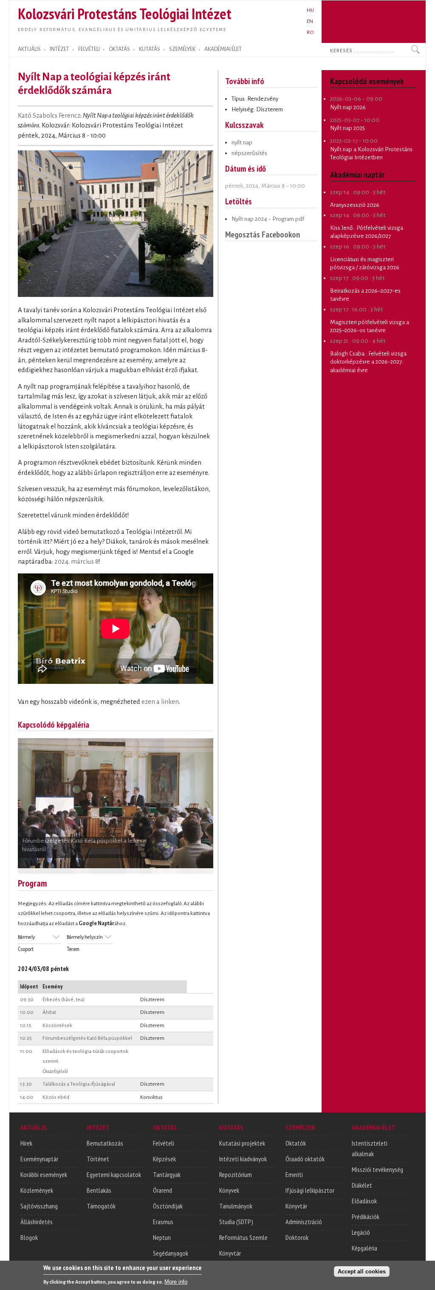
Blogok (29, 1237)
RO (310, 32)
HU (310, 10)
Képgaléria (364, 1248)
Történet (98, 1159)
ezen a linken (160, 701)
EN (310, 21)
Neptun (162, 1237)
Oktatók (295, 1143)
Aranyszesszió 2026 (354, 205)
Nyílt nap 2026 (348, 107)
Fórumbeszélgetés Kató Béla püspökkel (87, 1038)
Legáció (361, 1232)
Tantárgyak (167, 1174)
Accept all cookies (362, 1271)
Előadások (364, 1201)
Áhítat (49, 1012)
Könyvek (229, 1190)
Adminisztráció (303, 1221)
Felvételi (163, 1143)
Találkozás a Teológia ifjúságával (78, 1084)
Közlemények (36, 1190)
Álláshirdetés (36, 1221)
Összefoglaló (55, 1071)
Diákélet (362, 1185)
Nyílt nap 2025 (347, 128)
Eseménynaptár (39, 1159)
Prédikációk (365, 1216)
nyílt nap (242, 142)
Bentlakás (99, 1190)
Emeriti (294, 1174)
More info (175, 1282)
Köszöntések (57, 1025)
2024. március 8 (76, 561)
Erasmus (163, 1221)
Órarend (162, 1190)
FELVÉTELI (89, 49)
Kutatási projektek (242, 1143)
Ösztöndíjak (168, 1206)
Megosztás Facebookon (262, 234)
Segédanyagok (170, 1253)
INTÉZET (59, 49)
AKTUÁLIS (29, 49)
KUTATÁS (149, 49)
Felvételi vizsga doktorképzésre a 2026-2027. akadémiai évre (368, 361)
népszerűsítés (249, 153)
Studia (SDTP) (236, 1221)
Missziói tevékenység (377, 1169)
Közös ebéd (55, 1097)
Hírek (26, 1143)
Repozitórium (235, 1174)
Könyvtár (230, 1253)
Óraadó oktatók (305, 1159)
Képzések (164, 1159)
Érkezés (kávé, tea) (63, 999)
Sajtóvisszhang (39, 1206)
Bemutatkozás (105, 1143)
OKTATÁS (119, 49)
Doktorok (296, 1237)
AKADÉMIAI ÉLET (223, 49)
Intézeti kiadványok (243, 1159)
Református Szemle (243, 1237)
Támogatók (101, 1206)
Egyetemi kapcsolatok (114, 1174)
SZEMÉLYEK (182, 49)
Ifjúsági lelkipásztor (309, 1190)
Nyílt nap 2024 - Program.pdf (268, 219)
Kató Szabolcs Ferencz (49, 115)
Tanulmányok (235, 1206)
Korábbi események (43, 1174)
